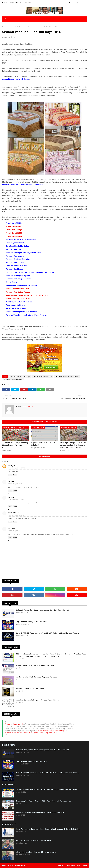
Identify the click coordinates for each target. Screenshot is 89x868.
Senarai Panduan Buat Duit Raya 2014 (67, 377)
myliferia (12, 481)
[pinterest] (77, 2)
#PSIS (40, 730)
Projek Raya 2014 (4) (14, 233)
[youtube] (77, 594)
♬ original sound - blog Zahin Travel (43, 733)
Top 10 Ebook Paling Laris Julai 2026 (31, 621)
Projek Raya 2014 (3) (14, 230)
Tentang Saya (70, 865)
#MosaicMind (9, 733)
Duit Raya (27, 377)
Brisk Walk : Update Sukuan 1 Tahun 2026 (33, 840)
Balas (10, 475)
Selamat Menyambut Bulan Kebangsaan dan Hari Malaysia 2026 (42, 610)
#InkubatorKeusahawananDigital (55, 730)
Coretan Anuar (20, 865)
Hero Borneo (13, 512)
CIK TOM (11, 528)
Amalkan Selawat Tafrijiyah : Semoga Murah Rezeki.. (38, 700)
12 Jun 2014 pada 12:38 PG (16, 530)
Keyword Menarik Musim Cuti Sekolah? (43, 444)
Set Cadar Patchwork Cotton (22, 27)
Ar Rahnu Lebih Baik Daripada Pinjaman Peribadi (36, 677)
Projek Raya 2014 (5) (14, 236)
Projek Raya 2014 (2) (14, 226)
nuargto (7, 37)
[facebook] (65, 2)
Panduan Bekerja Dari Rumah (18, 292)
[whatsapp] (55, 588)
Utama (4, 2)
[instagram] (73, 2)
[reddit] (77, 588)
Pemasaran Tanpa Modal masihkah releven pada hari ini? (40, 812)
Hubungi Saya (82, 865)
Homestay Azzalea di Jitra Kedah (30, 688)
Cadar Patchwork (15, 377)
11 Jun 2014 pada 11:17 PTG (16, 468)
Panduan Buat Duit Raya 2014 (42, 377)
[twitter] (69, 2)
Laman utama (6, 27)
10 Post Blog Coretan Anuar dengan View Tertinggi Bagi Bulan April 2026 (46, 789)
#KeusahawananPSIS (22, 733)
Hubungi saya (25, 2)
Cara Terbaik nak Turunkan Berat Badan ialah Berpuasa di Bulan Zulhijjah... (48, 829)
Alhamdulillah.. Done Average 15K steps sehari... (36, 852)
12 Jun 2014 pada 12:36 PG (16, 484)
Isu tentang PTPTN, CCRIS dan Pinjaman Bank (35, 665)
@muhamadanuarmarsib (14, 724)
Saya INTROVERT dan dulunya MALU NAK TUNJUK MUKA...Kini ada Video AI (47, 633)
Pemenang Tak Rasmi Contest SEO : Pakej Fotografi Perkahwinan (43, 801)
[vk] (34, 594)
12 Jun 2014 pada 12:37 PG (16, 515)
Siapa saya (14, 2)
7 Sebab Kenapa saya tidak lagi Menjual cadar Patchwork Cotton (15, 445)
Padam (15, 475)
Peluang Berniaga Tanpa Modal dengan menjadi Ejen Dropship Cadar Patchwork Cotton (73, 445)
